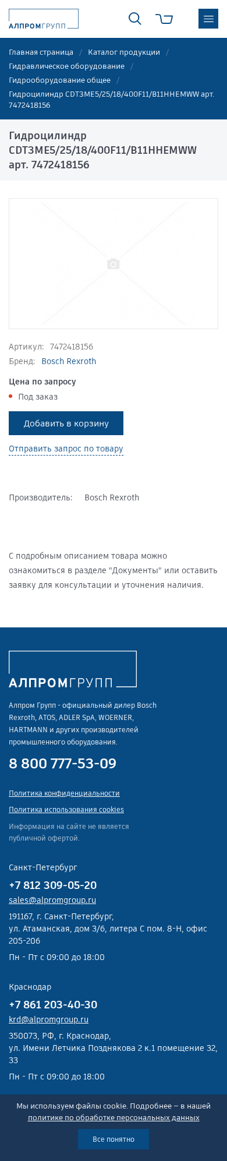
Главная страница (41, 52)
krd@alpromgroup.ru (48, 1019)
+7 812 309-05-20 (53, 885)
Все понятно (113, 1139)
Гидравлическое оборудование (67, 66)
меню (208, 19)
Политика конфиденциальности (64, 793)
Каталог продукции (124, 52)
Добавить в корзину (66, 423)
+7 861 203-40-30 (53, 1004)
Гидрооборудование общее (60, 80)
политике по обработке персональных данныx (114, 1117)
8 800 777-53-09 (62, 764)
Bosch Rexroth (68, 361)
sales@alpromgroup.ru (52, 900)
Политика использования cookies (66, 809)
